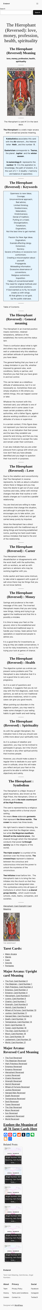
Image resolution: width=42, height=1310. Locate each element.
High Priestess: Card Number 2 (19, 987)
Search (2, 9)
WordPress (19, 1305)
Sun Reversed (11, 1113)
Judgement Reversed (14, 1116)
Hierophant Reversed (14, 1072)
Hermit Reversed (12, 1084)
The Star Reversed (13, 1107)
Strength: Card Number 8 (16, 1004)
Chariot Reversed (12, 1078)
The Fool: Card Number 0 (16, 981)
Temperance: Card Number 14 (18, 1022)
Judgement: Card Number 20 (18, 1039)
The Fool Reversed (13, 1058)
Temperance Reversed (15, 1098)
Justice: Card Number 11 (16, 1013)
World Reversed (12, 1119)
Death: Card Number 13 (15, 1019)
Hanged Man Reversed (15, 1093)
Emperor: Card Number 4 (16, 993)
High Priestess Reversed (16, 1063)
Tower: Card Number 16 (15, 1028)
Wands (8, 957)
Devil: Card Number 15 (15, 1025)
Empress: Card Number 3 (16, 990)
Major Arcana (11, 954)
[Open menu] (37, 3)
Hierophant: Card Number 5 (17, 996)
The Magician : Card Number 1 (18, 984)
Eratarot (6, 3)
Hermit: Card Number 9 (15, 1007)
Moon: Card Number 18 (15, 1034)
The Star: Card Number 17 (16, 1031)
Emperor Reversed (13, 1069)
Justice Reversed (12, 1090)
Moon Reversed (12, 1110)
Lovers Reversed (12, 1075)
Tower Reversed (12, 1104)
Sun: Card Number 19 (14, 1036)
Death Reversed (12, 1096)
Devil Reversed (11, 1101)
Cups (7, 960)
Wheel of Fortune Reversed (17, 1087)
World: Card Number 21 (15, 1042)
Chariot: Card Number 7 (15, 1001)
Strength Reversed (13, 1081)
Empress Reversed (13, 1066)
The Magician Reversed (15, 1061)
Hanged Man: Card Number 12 (18, 1016)
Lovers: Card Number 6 (15, 998)
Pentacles (9, 966)
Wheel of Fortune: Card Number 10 (20, 1010)
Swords (8, 963)
